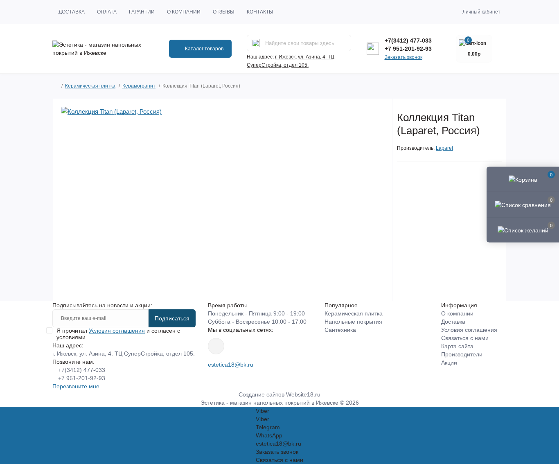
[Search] (256, 43)
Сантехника (340, 330)
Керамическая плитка (90, 86)
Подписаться (172, 318)
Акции (449, 362)
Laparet (444, 148)
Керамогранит (139, 86)
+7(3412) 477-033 (408, 40)
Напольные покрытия (353, 321)
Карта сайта (457, 346)
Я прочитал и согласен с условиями (118, 333)
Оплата (107, 12)
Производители (461, 354)
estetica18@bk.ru (230, 364)
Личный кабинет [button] (481, 12)
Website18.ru (303, 394)
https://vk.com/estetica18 (216, 346)
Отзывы (223, 12)
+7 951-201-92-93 (408, 48)
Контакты (260, 12)
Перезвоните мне (75, 386)
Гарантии (142, 12)
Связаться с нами (465, 338)
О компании (184, 12)
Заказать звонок (403, 57)
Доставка (72, 12)
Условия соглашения (117, 330)
